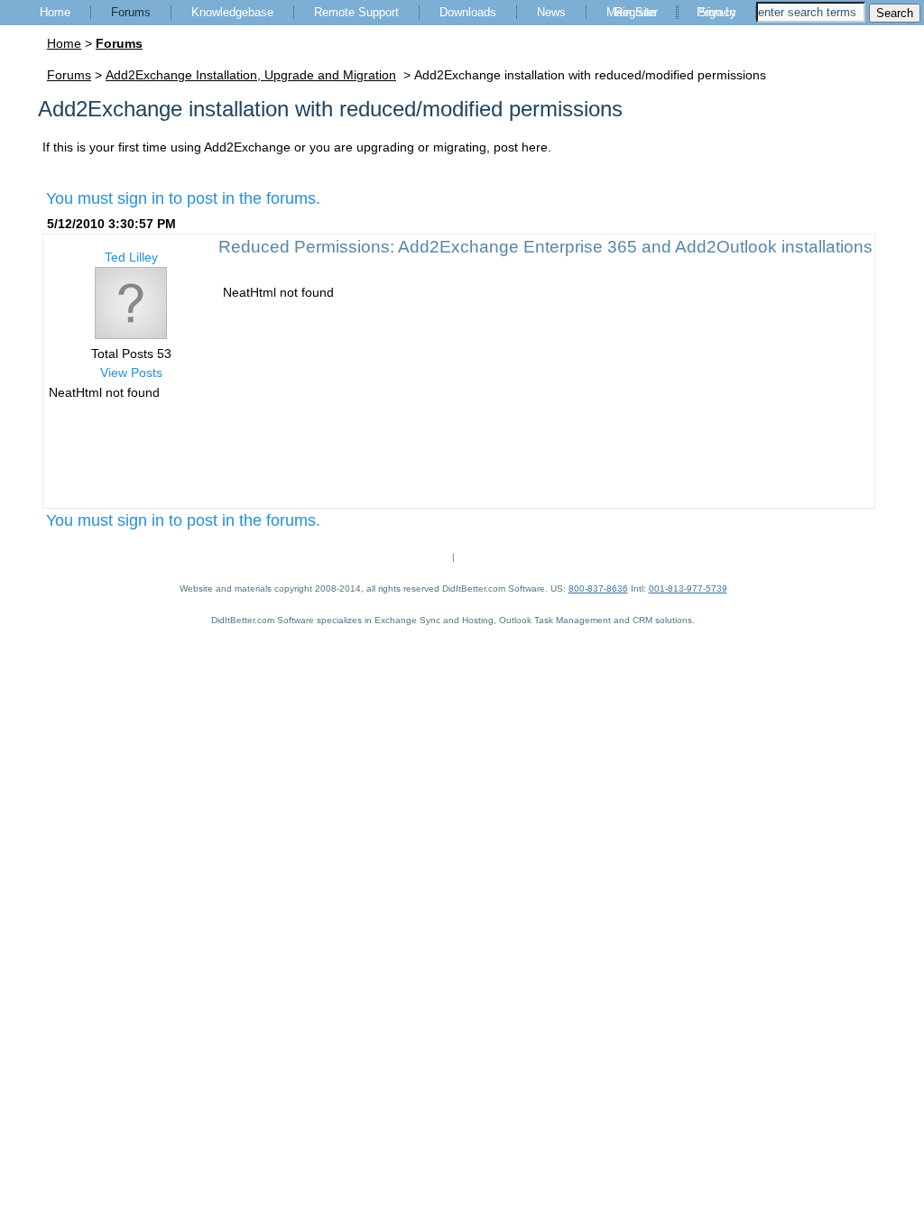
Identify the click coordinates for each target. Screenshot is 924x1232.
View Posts (131, 372)
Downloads (467, 12)
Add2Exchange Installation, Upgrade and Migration (251, 75)
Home (55, 12)
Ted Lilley (131, 257)
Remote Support (356, 12)
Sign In (716, 12)
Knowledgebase (232, 12)
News (551, 12)
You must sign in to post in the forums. (183, 198)
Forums (131, 12)
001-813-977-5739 (688, 588)
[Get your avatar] (131, 334)
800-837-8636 (598, 588)
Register (636, 12)
